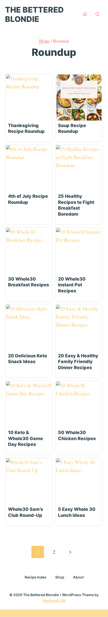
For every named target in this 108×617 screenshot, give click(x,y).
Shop (59, 577)
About (78, 577)
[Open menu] (84, 14)
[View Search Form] (97, 14)
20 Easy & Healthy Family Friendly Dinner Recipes (78, 361)
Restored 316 (54, 600)
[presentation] (29, 97)
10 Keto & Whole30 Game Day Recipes (25, 438)
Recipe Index (35, 577)
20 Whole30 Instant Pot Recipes (72, 284)
